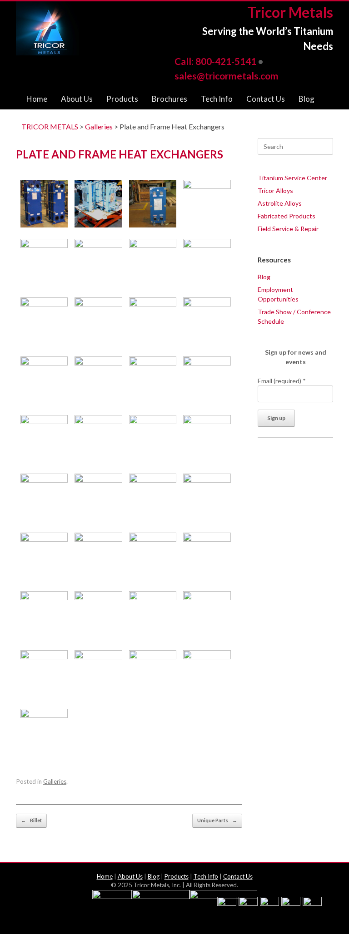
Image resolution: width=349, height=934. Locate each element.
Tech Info (217, 99)
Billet (31, 820)
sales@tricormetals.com (226, 75)
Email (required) (282, 381)
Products (122, 99)
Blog (306, 99)
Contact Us (265, 99)
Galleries (54, 781)
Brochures (169, 99)
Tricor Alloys (275, 190)
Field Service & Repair (288, 228)
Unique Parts (217, 820)
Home (36, 99)
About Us (77, 99)
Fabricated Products (286, 216)
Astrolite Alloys (280, 203)
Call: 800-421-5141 (215, 61)
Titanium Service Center (292, 178)
